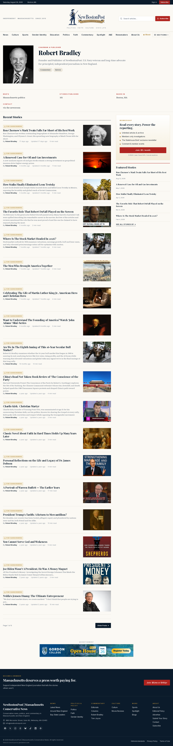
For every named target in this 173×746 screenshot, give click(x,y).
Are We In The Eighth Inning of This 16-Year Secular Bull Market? (37, 348)
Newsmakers (122, 35)
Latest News (55, 707)
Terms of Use (165, 741)
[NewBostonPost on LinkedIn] (35, 728)
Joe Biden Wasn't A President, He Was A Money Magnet (35, 568)
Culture (15, 35)
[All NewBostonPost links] (41, 728)
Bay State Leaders (57, 715)
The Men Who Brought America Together (28, 265)
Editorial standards (138, 741)
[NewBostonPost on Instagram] (15, 728)
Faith (75, 35)
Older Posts (103, 625)
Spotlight (101, 35)
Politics (66, 35)
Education (54, 35)
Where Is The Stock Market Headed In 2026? (29, 238)
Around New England (58, 711)
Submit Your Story (160, 718)
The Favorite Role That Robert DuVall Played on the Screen (38, 211)
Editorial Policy (159, 711)
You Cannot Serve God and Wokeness (25, 541)
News (5, 35)
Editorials (95, 707)
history (58, 70)
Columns (94, 711)
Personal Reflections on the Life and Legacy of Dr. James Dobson (36, 462)
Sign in (154, 2)
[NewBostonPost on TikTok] (30, 728)
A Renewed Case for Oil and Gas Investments (30, 157)
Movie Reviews (118, 711)
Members (149, 35)
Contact (156, 722)
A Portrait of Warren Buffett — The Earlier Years (31, 487)
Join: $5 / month (142, 150)
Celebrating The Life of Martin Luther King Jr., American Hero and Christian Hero (40, 294)
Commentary (87, 35)
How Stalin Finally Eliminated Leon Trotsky (29, 184)
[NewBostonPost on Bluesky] (25, 728)
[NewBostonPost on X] (10, 728)
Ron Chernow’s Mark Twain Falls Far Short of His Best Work (39, 130)
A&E (110, 35)
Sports (25, 35)
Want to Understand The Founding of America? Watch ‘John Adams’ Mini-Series (38, 321)
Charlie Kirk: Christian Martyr (21, 406)
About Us (135, 35)
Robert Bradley (11, 141)
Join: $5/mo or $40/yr (157, 683)
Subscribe (164, 2)
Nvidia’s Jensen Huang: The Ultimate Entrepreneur (33, 596)
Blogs (134, 715)
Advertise (156, 715)
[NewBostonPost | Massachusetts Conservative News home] (86, 17)
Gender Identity (39, 35)
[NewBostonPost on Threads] (20, 728)
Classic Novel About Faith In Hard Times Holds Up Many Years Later (39, 435)
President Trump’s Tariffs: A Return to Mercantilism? (35, 514)
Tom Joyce (95, 718)
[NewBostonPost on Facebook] (5, 728)
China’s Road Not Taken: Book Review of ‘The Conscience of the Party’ (40, 378)
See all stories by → (126, 224)
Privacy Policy (152, 741)
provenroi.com (24, 742)
